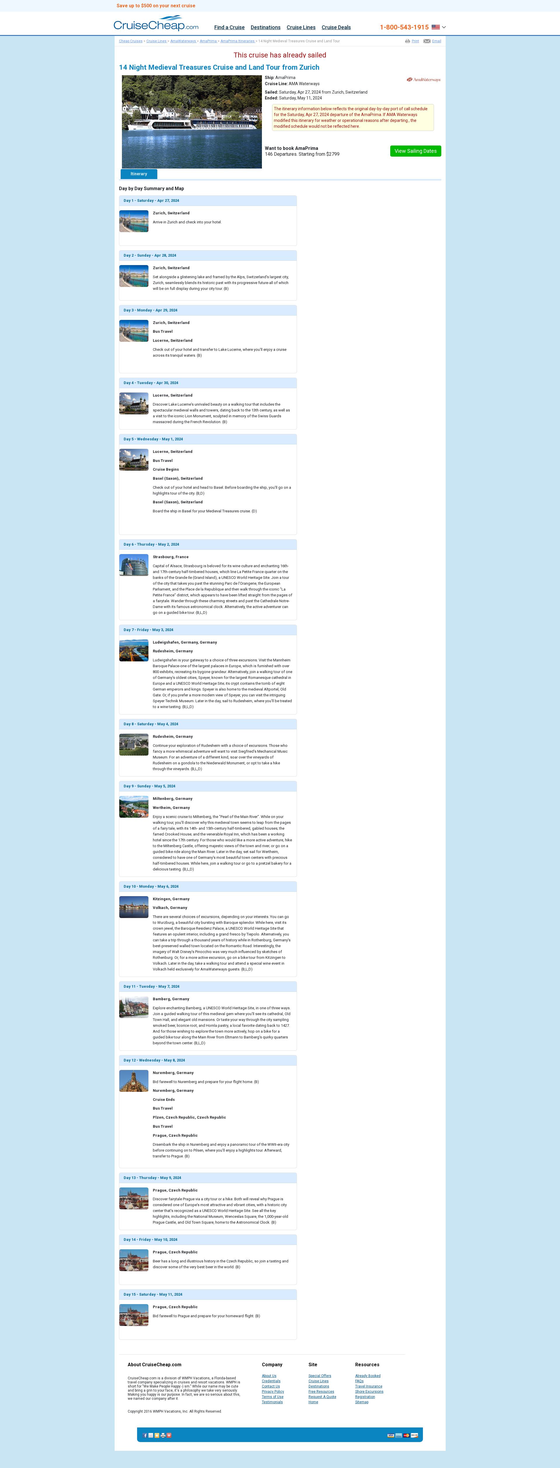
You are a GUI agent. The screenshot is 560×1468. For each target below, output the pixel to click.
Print (415, 41)
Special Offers (320, 1376)
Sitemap (361, 1402)
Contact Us (271, 1386)
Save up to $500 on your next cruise (156, 5)
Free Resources (321, 1392)
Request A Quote (322, 1397)
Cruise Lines (301, 27)
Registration (365, 1397)
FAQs (359, 1381)
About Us (269, 1376)
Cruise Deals (336, 27)
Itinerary (139, 173)
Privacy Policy (273, 1392)
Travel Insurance (368, 1386)
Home (313, 1402)
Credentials (271, 1381)
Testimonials (272, 1402)
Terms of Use (273, 1397)
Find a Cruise (229, 27)
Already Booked (368, 1376)
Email (436, 41)
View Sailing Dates (416, 151)
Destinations (266, 27)
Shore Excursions (369, 1392)
